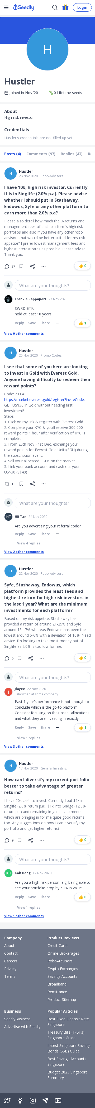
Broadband (57, 984)
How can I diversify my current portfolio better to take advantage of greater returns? (46, 786)
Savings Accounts (62, 976)
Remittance (57, 991)
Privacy (10, 968)
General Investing (53, 768)
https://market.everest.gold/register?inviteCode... (45, 399)
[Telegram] (45, 1100)
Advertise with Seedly (22, 1026)
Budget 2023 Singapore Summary (68, 1074)
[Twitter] (7, 1100)
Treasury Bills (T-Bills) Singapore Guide (66, 1035)
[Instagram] (33, 1100)
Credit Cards (58, 945)
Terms (9, 976)
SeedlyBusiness (17, 1018)
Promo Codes (51, 355)
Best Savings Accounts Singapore (67, 1061)
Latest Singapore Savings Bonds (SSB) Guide (69, 1048)
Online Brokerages (63, 953)
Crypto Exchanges (63, 968)
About (9, 945)
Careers (10, 960)
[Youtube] (58, 1100)
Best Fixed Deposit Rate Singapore (68, 1021)
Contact (11, 953)
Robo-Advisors (52, 176)
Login (82, 7)
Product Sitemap (62, 999)
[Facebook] (20, 1100)
